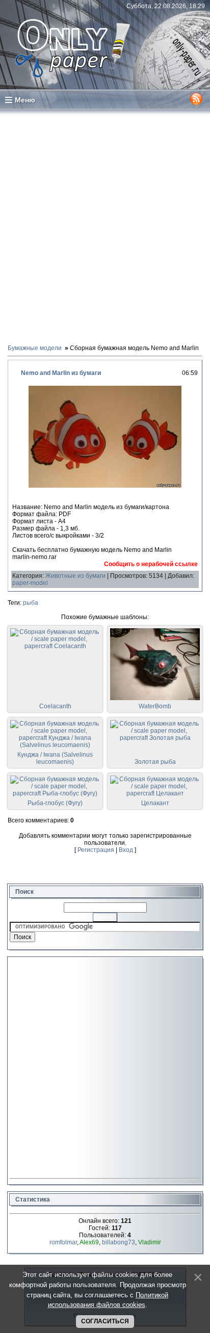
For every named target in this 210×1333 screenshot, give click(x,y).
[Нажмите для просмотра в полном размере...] (105, 485)
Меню (25, 100)
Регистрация (95, 850)
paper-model (30, 582)
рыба (30, 602)
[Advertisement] (105, 226)
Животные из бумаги (75, 575)
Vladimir (149, 1242)
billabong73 (118, 1242)
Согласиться (105, 1321)
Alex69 (89, 1242)
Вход (126, 850)
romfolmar (63, 1242)
